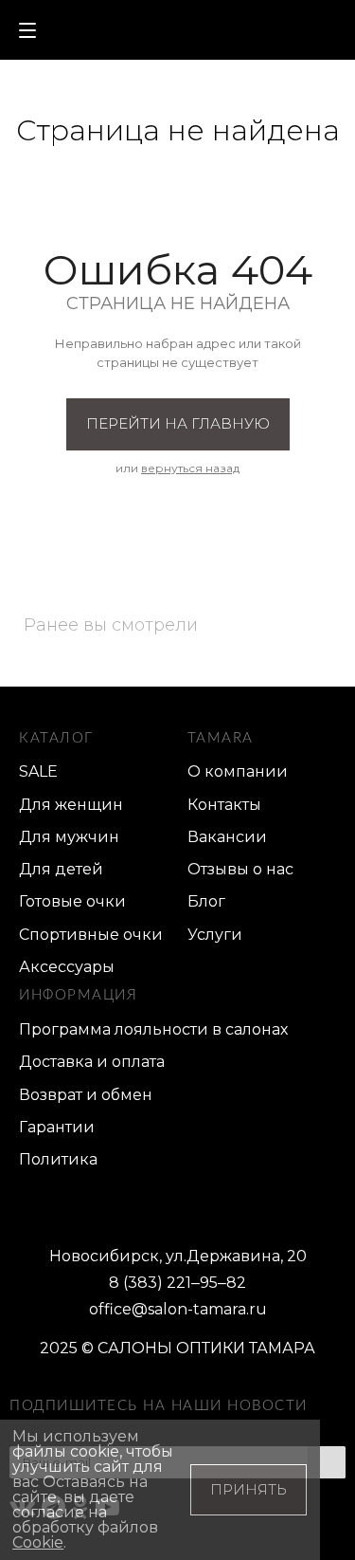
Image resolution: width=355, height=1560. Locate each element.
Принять (248, 1489)
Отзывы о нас (240, 869)
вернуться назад (190, 468)
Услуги (214, 935)
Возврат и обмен (85, 1095)
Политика (58, 1159)
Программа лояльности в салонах (153, 1029)
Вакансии (227, 837)
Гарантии (57, 1127)
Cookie (37, 1542)
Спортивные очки (91, 935)
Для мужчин (69, 837)
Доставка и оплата (92, 1062)
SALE (38, 771)
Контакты (224, 805)
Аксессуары (67, 967)
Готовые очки (72, 901)
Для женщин (71, 805)
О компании (237, 771)
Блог (206, 901)
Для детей (61, 869)
